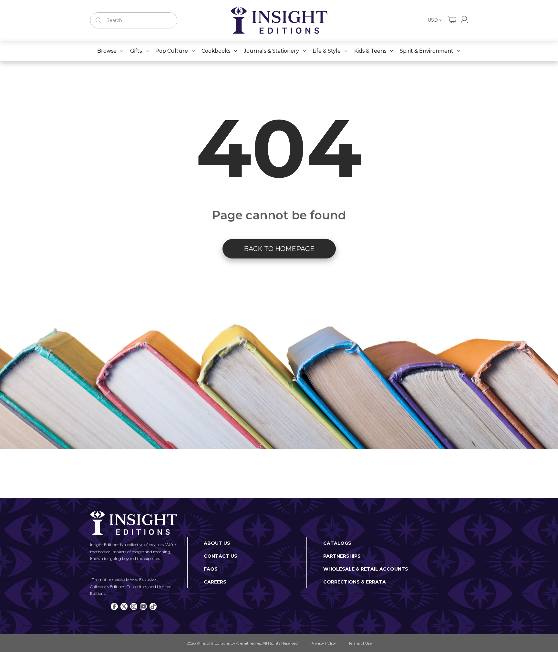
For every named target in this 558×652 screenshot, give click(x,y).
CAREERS (215, 582)
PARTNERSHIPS (342, 556)
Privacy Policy (323, 643)
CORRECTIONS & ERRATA (354, 582)
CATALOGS (337, 543)
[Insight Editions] (279, 20)
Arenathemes (248, 643)
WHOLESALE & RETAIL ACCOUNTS (365, 569)
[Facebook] (114, 606)
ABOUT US (217, 543)
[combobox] (133, 20)
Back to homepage (279, 249)
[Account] (464, 19)
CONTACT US (220, 556)
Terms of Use (360, 643)
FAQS (211, 569)
